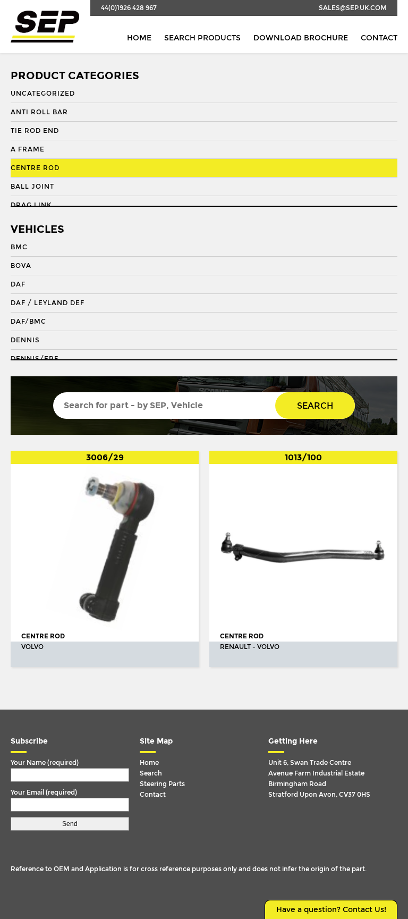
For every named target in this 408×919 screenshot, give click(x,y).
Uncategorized (43, 93)
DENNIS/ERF (34, 358)
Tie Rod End (35, 130)
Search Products (202, 38)
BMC (19, 247)
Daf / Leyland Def (47, 303)
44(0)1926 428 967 (129, 8)
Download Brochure (300, 38)
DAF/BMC (28, 321)
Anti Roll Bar (39, 112)
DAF (18, 284)
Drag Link (31, 205)
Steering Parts (162, 784)
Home (139, 38)
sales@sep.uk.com (353, 8)
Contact (379, 38)
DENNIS (25, 340)
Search (315, 406)
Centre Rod (35, 168)
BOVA (21, 265)
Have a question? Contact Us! (331, 909)
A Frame (28, 149)
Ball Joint (32, 186)
